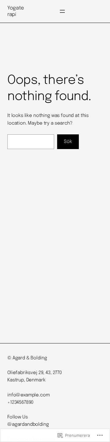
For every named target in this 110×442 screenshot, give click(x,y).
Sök (68, 141)
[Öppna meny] (62, 11)
